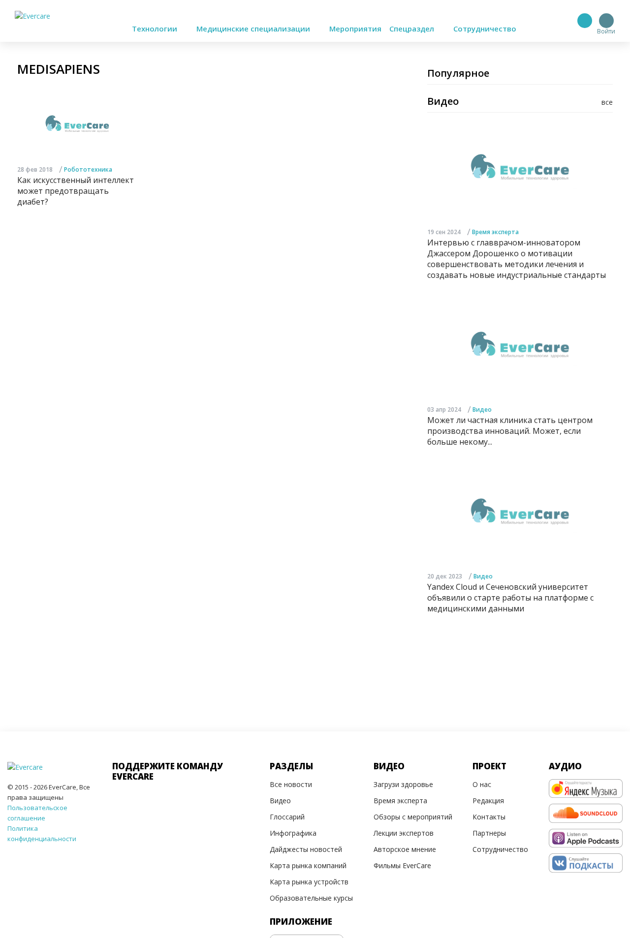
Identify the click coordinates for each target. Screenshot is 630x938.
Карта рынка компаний (308, 865)
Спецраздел (412, 28)
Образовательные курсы (311, 898)
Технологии (155, 28)
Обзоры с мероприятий (413, 816)
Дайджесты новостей (306, 849)
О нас (481, 784)
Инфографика (293, 833)
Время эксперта (495, 232)
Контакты (488, 816)
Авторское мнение (405, 849)
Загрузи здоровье (403, 784)
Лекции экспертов (404, 833)
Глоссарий (287, 816)
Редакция (488, 800)
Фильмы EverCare (402, 865)
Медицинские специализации (254, 28)
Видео (482, 409)
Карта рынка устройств (309, 881)
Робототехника (88, 169)
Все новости (291, 784)
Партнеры (489, 833)
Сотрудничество (484, 28)
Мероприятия (355, 28)
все (607, 102)
